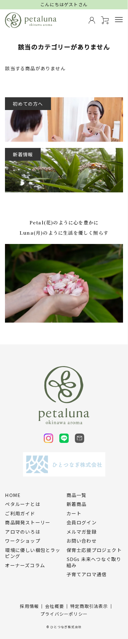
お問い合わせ (81, 541)
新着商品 (76, 504)
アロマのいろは (22, 532)
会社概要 (54, 606)
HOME (13, 495)
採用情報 (29, 606)
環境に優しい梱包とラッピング (32, 553)
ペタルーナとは (22, 504)
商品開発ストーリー (27, 522)
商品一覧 (76, 495)
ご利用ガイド (20, 513)
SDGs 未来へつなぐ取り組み (93, 562)
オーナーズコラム (25, 565)
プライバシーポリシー (64, 614)
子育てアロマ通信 (86, 574)
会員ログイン (81, 522)
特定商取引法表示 (89, 606)
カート (74, 513)
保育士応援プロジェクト (94, 550)
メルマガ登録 (81, 532)
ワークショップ (22, 541)
